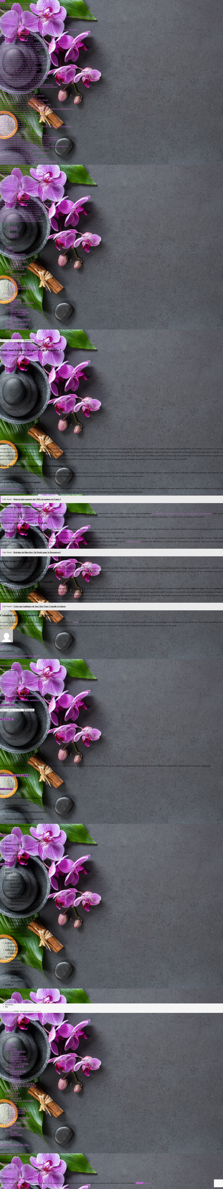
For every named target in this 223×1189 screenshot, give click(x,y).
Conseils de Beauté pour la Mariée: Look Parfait (19, 32)
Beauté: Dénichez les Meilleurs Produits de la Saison (21, 80)
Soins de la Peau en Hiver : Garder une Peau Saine (20, 49)
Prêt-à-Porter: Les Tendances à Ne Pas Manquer (19, 54)
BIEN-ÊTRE (10, 298)
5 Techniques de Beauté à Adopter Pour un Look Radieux (23, 111)
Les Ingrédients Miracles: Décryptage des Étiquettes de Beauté (25, 73)
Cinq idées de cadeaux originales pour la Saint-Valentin (22, 115)
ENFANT (15, 295)
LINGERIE (16, 264)
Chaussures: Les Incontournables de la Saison (18, 23)
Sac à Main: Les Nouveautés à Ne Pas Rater (17, 65)
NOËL (13, 317)
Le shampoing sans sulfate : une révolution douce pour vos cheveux (27, 5)
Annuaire (9, 848)
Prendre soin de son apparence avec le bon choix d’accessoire (25, 148)
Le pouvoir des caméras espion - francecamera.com (26, 798)
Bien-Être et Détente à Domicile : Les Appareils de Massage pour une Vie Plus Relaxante (35, 126)
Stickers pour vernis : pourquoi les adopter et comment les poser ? (26, 203)
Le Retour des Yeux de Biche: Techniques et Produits (21, 60)
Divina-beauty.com (6, 1011)
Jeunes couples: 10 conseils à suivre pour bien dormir (21, 181)
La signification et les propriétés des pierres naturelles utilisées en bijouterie (30, 179)
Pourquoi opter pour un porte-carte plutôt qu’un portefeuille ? (25, 183)
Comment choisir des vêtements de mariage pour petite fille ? (24, 159)
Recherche (29, 341)
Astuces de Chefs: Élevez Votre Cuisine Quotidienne (21, 14)
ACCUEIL (9, 248)
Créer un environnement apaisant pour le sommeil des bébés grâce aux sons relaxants (34, 43)
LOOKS (14, 333)
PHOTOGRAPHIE (19, 329)
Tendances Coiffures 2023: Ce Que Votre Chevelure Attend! (24, 100)
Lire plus (147, 1183)
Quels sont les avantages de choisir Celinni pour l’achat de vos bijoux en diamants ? (34, 146)
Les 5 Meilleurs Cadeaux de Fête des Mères (17, 113)
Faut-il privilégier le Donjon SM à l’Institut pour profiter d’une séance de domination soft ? (37, 109)
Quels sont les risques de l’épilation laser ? (17, 155)
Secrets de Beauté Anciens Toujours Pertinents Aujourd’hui (23, 67)
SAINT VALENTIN (20, 319)
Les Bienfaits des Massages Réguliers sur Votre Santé (21, 38)
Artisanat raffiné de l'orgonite (17, 805)
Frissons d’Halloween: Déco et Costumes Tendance (20, 199)
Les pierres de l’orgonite (10, 488)
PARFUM (15, 281)
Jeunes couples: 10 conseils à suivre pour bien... (23, 680)
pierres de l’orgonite (11, 588)
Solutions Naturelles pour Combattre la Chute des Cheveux (23, 76)
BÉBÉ (7, 293)
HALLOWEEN (17, 315)
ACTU (7, 250)
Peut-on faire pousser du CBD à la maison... (22, 690)
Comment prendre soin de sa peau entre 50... (22, 695)
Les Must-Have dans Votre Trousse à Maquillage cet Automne (25, 144)
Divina (10, 355)
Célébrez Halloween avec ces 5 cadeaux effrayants (20, 124)
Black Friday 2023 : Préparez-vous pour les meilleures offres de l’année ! (29, 186)
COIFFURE (16, 336)
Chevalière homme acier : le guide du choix (17, 3)
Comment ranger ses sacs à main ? (14, 170)
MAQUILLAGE (18, 274)
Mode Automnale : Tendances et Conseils (16, 36)
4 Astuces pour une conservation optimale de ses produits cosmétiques (28, 161)
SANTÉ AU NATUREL (22, 302)
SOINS (13, 291)
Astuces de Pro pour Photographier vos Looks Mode (21, 21)
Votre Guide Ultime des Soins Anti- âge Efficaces (19, 69)
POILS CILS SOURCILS (22, 286)
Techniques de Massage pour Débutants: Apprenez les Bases (24, 27)
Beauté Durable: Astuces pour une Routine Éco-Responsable (24, 78)
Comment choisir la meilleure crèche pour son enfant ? (22, 172)
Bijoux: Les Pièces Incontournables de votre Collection (22, 95)
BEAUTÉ (8, 271)
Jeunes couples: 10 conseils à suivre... (15, 1154)
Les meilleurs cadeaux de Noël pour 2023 (17, 190)
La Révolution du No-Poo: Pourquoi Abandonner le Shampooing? (26, 84)
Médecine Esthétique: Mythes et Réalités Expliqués (20, 214)
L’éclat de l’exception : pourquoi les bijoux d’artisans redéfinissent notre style (31, 8)
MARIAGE (9, 327)
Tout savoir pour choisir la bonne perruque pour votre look (23, 166)
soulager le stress (133, 541)
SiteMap (38, 1011)
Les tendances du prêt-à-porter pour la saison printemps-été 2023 (26, 188)
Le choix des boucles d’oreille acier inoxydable (19, 218)
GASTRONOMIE (18, 324)
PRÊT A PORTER (19, 266)
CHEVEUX (16, 276)
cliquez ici (206, 766)
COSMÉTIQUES (18, 262)
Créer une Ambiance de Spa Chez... (15, 1145)
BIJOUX (14, 257)
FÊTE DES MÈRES (19, 312)
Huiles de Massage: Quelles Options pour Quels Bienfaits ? (23, 34)
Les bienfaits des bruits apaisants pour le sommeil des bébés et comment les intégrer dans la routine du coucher (45, 16)
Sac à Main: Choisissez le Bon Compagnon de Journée (22, 19)
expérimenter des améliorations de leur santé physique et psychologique (182, 513)
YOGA (13, 305)
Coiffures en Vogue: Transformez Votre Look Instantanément (24, 45)
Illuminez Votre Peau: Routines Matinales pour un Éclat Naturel (25, 63)
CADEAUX (9, 307)
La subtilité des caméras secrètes (18, 826)
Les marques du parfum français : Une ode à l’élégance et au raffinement (29, 194)
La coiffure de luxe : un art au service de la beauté (20, 208)
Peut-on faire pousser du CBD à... (14, 1173)
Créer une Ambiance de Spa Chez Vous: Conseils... (25, 675)
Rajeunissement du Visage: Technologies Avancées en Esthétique (26, 212)
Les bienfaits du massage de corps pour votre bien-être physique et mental (30, 192)
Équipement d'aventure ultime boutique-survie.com (25, 812)
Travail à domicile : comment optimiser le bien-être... (26, 700)
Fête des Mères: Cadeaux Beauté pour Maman (18, 98)
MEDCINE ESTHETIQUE (23, 288)
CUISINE (9, 322)
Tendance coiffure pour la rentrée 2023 (15, 131)
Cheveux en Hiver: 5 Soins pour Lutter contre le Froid (21, 102)
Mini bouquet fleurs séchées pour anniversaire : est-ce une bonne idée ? (29, 137)
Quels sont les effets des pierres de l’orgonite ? (19, 157)
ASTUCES (15, 283)
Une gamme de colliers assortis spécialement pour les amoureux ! (26, 210)
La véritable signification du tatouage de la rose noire (21, 133)
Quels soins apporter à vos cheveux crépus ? (18, 164)
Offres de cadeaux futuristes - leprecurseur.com (24, 819)
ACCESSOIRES (18, 254)
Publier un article (12, 844)
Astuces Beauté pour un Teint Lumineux (16, 150)
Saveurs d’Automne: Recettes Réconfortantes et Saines (22, 10)
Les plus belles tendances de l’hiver (14, 177)
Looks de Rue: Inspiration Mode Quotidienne (18, 52)
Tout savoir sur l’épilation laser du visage (16, 175)
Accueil (3, 343)
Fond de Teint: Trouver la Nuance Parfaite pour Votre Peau (23, 58)
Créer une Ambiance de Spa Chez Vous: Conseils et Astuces (24, 47)
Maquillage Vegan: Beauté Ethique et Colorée (18, 71)
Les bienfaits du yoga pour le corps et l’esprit (18, 120)
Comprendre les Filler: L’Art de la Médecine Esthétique (22, 201)
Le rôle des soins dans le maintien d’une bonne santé (21, 128)
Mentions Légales (12, 851)
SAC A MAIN (17, 269)
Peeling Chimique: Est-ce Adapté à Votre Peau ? (19, 216)
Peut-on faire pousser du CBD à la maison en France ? (22, 221)
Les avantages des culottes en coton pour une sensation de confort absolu (29, 139)
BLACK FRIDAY (18, 310)
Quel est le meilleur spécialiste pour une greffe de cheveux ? (24, 135)
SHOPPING (10, 252)
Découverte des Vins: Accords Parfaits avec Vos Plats (21, 12)
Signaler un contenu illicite (16, 855)
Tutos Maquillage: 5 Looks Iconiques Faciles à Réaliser (22, 56)
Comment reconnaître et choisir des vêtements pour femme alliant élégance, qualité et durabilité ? (39, 30)
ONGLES (14, 278)
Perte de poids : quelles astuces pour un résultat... (25, 685)
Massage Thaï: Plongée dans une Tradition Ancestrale (21, 25)
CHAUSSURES (18, 259)
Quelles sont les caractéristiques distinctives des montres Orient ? (26, 142)
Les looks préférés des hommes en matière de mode (21, 168)
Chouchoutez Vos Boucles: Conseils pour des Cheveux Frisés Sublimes (28, 87)
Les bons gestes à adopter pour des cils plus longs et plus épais (25, 104)
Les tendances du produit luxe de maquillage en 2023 (21, 117)
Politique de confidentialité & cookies (15, 1188)
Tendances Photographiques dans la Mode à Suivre (20, 82)
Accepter (139, 1183)
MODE (7, 331)
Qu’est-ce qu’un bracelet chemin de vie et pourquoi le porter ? (25, 153)
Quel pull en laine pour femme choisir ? (16, 91)
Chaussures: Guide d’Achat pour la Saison (17, 89)
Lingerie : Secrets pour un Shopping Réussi (17, 93)
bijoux (75, 622)
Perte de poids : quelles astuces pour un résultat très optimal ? (24, 205)
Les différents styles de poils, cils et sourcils (17, 122)
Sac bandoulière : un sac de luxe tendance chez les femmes (24, 106)
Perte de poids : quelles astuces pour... (16, 1164)
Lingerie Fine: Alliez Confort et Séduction (17, 41)
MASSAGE (15, 300)
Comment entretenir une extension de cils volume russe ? (23, 197)
